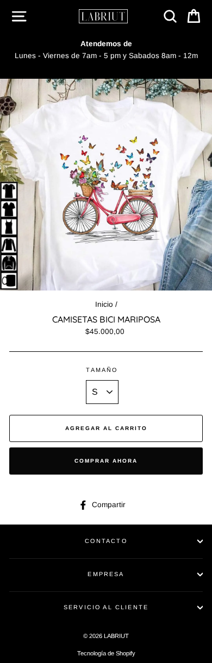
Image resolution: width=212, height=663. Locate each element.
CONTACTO (106, 541)
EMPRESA (106, 574)
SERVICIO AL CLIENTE (106, 607)
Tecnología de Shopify (106, 653)
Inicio (104, 304)
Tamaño (101, 370)
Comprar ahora (106, 461)
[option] (106, 50)
